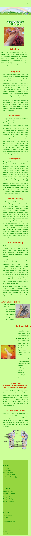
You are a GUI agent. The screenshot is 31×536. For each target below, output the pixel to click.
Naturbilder (5, 517)
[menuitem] (4, 533)
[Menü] (27, 4)
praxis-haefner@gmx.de (13, 477)
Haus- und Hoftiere (7, 515)
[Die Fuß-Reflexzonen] (15, 449)
